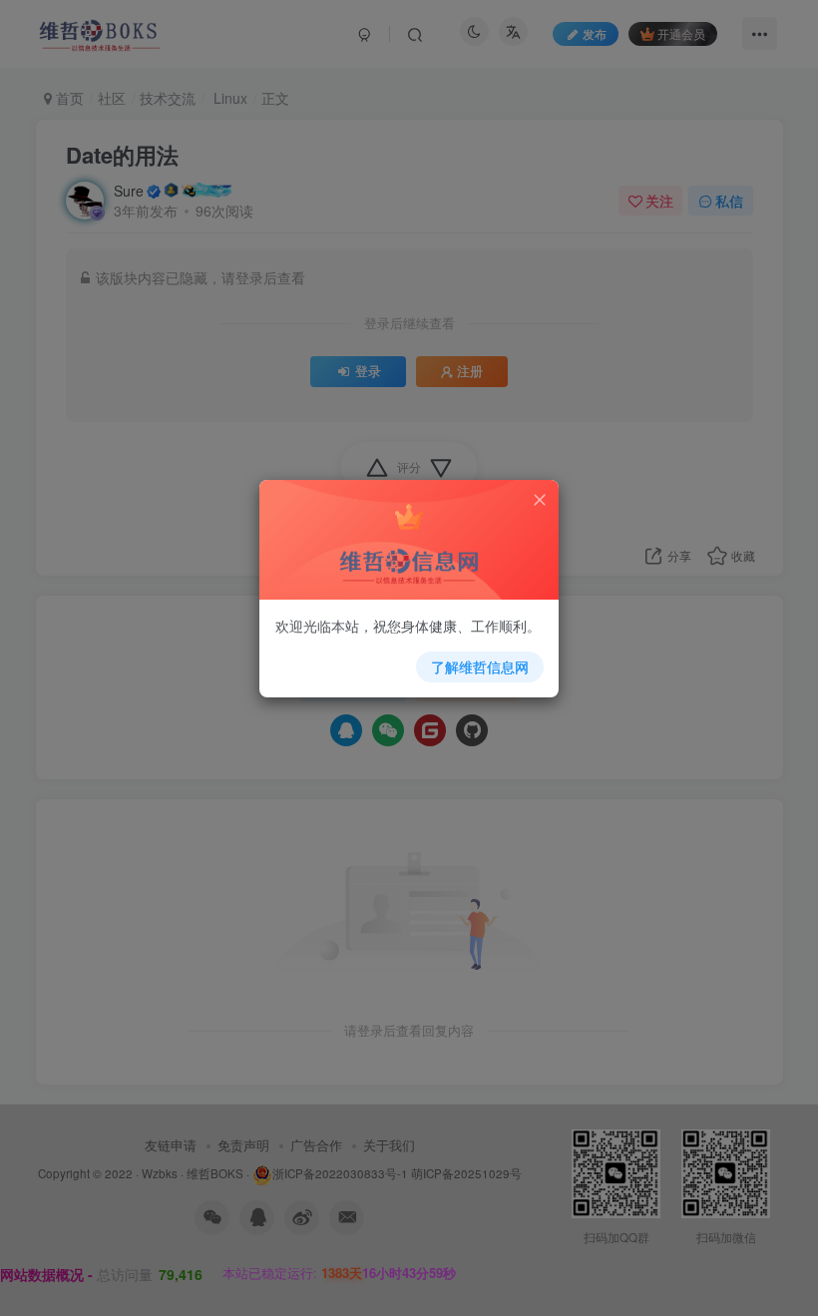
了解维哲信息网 (480, 666)
